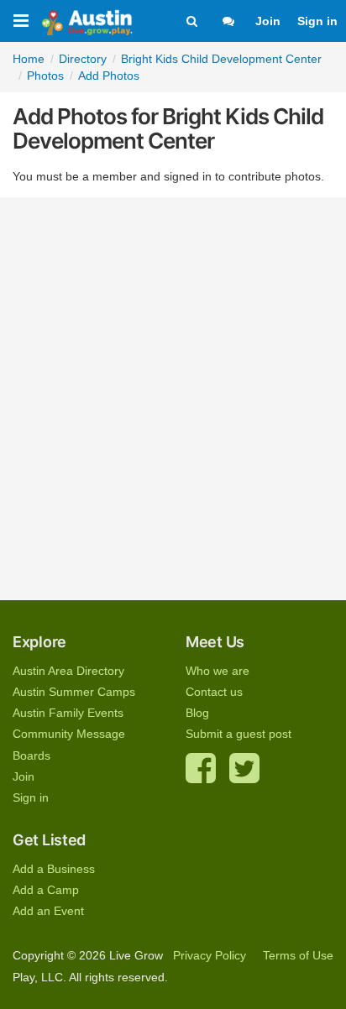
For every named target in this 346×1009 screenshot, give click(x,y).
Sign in (317, 21)
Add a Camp (46, 890)
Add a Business (54, 869)
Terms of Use (298, 955)
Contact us (214, 691)
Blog (197, 712)
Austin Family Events (68, 712)
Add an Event (48, 911)
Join (267, 21)
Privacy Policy (209, 955)
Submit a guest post (238, 733)
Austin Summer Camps (74, 691)
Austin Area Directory (68, 670)
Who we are (217, 670)
